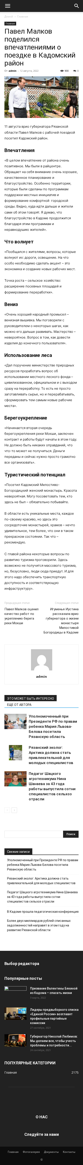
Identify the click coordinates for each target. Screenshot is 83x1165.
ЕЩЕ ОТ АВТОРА (19, 705)
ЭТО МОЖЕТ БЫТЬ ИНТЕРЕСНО (30, 698)
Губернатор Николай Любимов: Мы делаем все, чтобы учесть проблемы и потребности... (54, 1041)
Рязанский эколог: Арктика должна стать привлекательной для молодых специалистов (41, 881)
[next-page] (14, 810)
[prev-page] (7, 810)
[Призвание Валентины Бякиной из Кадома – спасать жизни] (15, 992)
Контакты (69, 1152)
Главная (22, 16)
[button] (7, 6)
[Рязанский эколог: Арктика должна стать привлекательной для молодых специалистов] (15, 752)
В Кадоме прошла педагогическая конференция (43, 911)
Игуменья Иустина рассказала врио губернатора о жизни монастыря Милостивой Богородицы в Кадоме (61, 620)
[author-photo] (41, 670)
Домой (8, 16)
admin (12, 70)
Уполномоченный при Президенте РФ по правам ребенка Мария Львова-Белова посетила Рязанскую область (53, 726)
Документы (51, 1152)
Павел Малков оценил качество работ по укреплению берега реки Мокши (21, 616)
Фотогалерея (31, 1152)
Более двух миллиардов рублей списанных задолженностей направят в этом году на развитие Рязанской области (39, 925)
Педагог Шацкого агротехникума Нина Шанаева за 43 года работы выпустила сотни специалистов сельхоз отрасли (42, 896)
